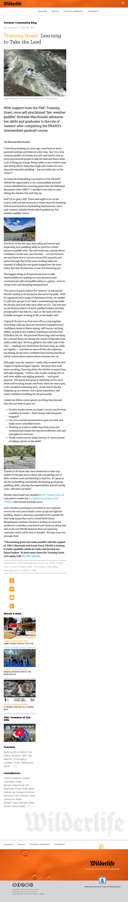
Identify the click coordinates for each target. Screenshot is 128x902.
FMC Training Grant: (51, 494)
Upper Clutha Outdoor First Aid (18, 643)
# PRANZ (25, 570)
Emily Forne (18, 785)
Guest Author (12, 27)
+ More (13, 766)
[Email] (12, 597)
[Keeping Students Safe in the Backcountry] (20, 650)
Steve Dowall (18, 806)
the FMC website (31, 556)
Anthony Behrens (13, 778)
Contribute (59, 844)
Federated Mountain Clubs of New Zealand (102, 886)
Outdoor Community (40, 844)
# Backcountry (10, 563)
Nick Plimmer (22, 795)
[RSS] (12, 606)
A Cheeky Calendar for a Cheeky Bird (19, 708)
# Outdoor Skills (25, 566)
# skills (33, 570)
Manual (21, 844)
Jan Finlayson (19, 792)
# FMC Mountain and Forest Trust (33, 563)
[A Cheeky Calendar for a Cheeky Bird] (20, 681)
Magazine (8, 844)
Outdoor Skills (19, 755)
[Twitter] (12, 589)
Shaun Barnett (20, 802)
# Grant (13, 566)
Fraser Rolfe (21, 788)
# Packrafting (39, 566)
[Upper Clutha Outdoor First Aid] (20, 618)
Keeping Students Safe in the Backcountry (17, 672)
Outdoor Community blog (20, 22)
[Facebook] (12, 580)
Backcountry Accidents (15, 751)
